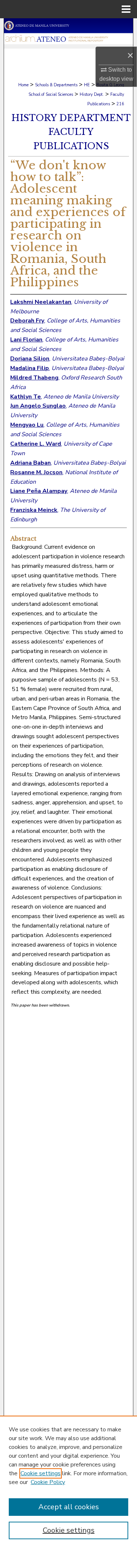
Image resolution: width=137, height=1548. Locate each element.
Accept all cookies (68, 1507)
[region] (68, 1482)
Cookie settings (40, 1473)
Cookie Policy (48, 1482)
